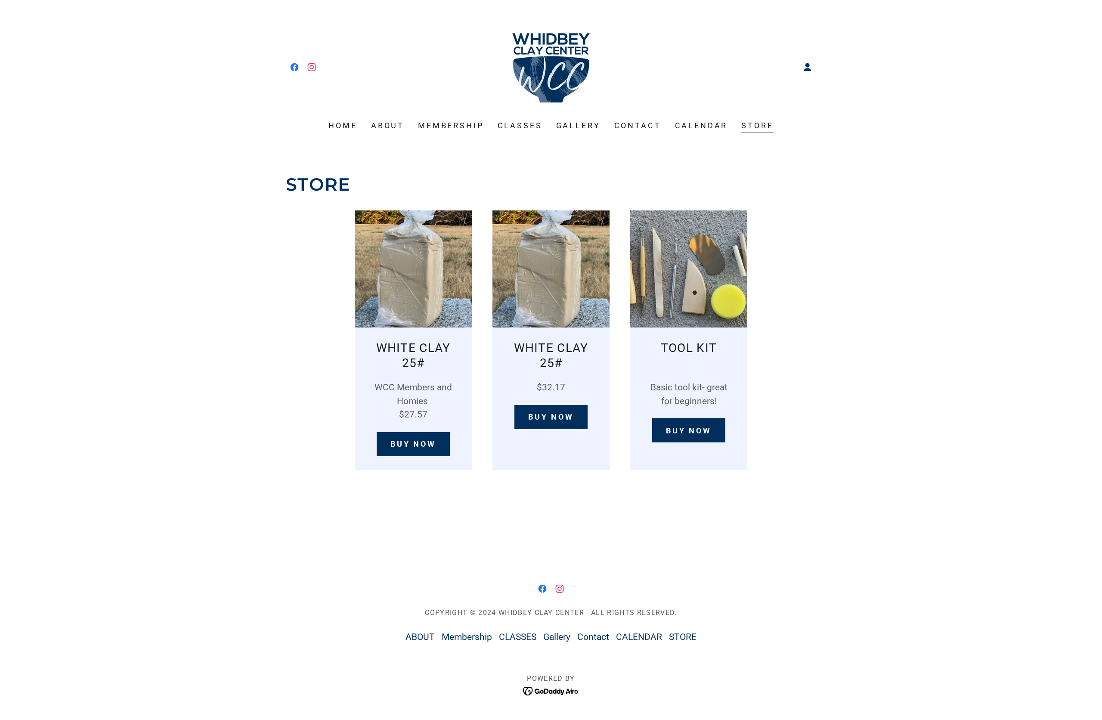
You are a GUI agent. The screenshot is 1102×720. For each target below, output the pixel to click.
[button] (807, 67)
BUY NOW (413, 443)
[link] (294, 67)
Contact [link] (637, 125)
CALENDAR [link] (701, 125)
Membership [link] (451, 125)
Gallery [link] (578, 125)
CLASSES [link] (520, 125)
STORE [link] (757, 125)
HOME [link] (342, 125)
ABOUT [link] (387, 125)
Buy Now (689, 430)
